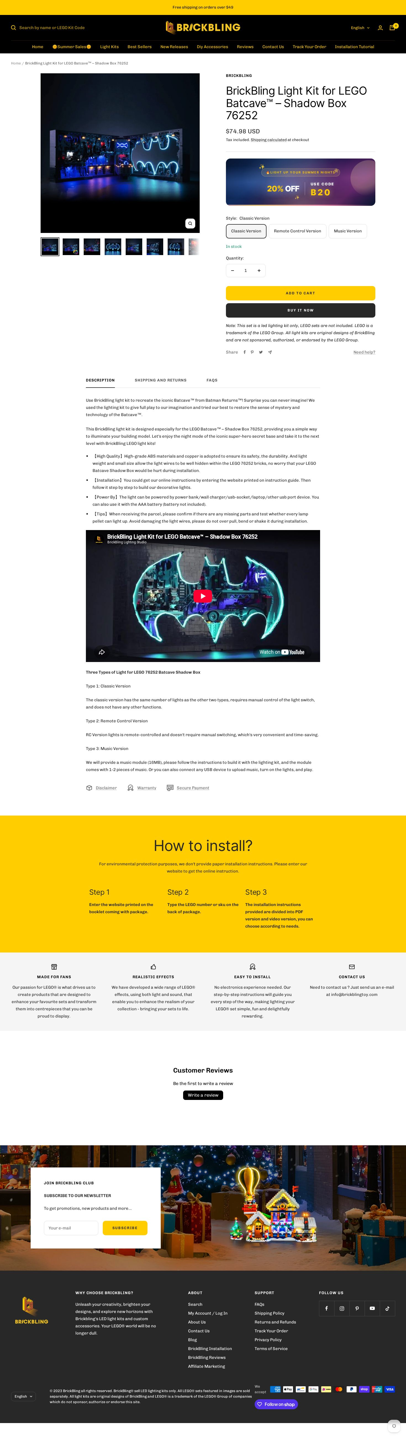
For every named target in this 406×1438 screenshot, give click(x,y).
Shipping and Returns (161, 380)
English (357, 27)
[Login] (380, 27)
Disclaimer (106, 787)
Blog (192, 1339)
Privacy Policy (268, 1339)
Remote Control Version (297, 231)
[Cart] (392, 27)
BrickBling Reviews (207, 1357)
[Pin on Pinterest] (252, 352)
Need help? (364, 352)
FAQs (212, 380)
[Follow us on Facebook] (326, 1308)
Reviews (245, 46)
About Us (197, 1322)
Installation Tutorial (354, 46)
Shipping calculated (269, 139)
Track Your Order (309, 46)
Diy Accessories (212, 46)
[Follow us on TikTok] (387, 1308)
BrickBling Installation (210, 1348)
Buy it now (301, 310)
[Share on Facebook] (245, 352)
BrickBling (239, 75)
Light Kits (109, 46)
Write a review (203, 1095)
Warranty (146, 787)
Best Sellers (140, 46)
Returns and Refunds (275, 1322)
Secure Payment (193, 787)
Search (195, 1304)
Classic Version (246, 231)
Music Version (348, 231)
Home (37, 46)
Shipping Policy (269, 1313)
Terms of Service (271, 1348)
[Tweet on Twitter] (261, 352)
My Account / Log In (208, 1313)
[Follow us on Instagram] (341, 1308)
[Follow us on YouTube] (372, 1308)
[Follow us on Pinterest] (357, 1308)
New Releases (174, 46)
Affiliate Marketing (206, 1366)
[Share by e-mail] (270, 352)
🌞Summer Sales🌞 (71, 46)
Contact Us (273, 46)
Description (100, 380)
